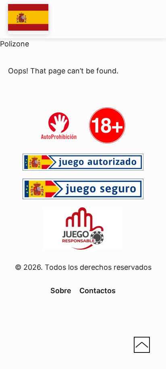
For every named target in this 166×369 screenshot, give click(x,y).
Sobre (60, 290)
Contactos (97, 290)
